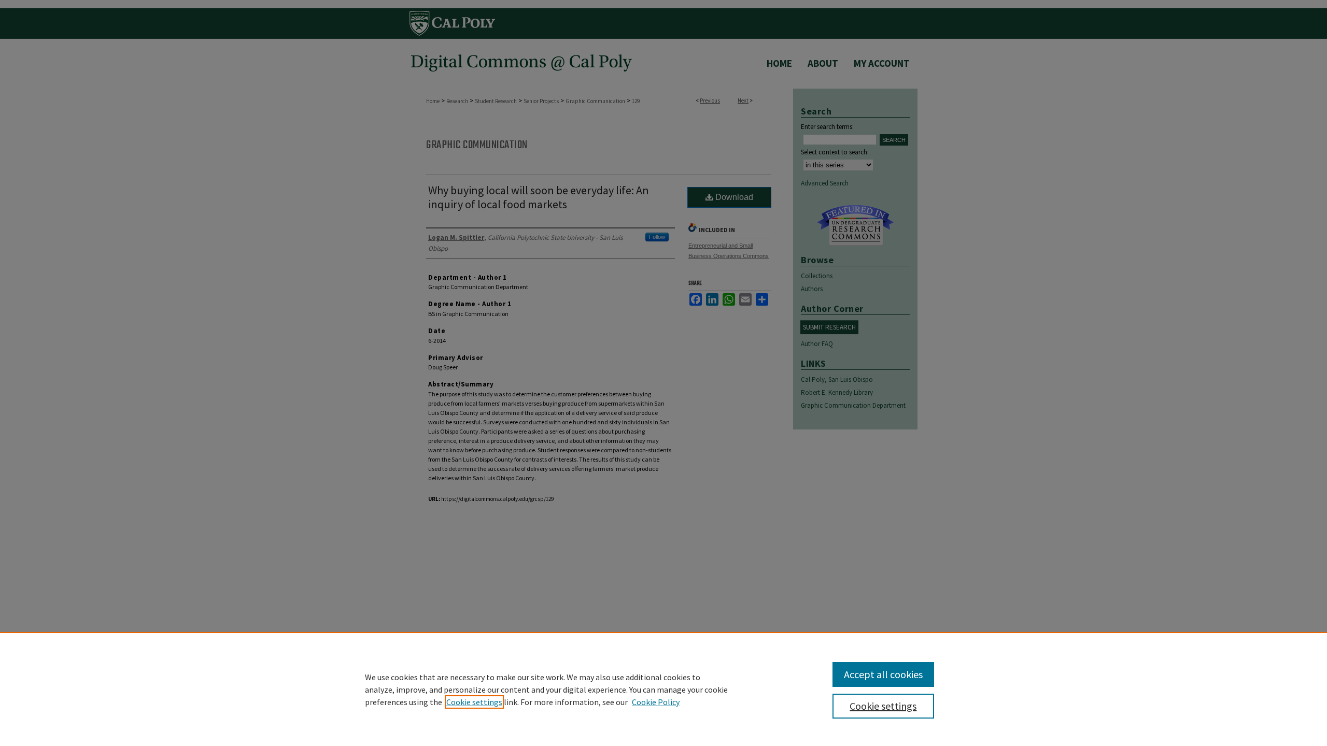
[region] (663, 689)
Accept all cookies (883, 674)
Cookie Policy (656, 702)
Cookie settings (474, 702)
